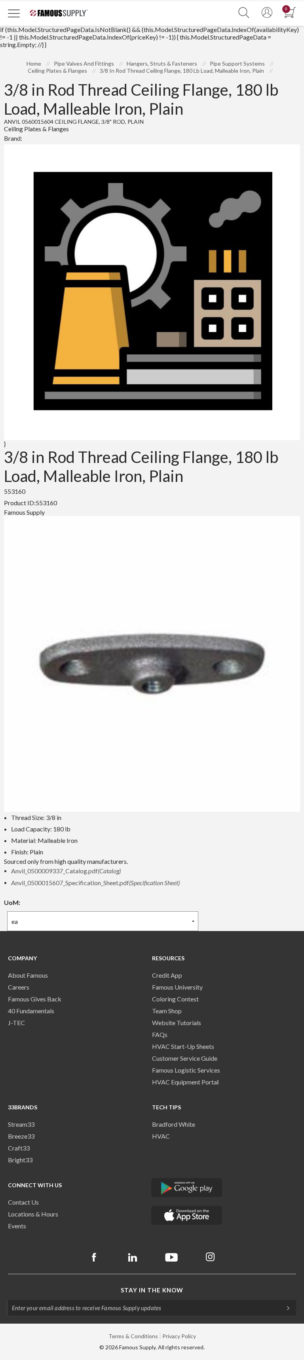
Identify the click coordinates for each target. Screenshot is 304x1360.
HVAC (161, 1136)
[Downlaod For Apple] (186, 1215)
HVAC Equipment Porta (184, 1082)
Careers (18, 987)
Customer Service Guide (184, 1058)
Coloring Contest (175, 999)
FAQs (159, 1034)
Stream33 (21, 1124)
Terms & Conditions (133, 1336)
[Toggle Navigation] (14, 13)
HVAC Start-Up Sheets (183, 1046)
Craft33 (19, 1148)
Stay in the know (152, 1290)
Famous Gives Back (34, 999)
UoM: (12, 902)
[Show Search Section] (243, 13)
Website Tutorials (176, 1022)
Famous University (177, 987)
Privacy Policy (179, 1336)
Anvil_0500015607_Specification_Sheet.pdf (95, 882)
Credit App (167, 975)
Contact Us (23, 1202)
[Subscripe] (284, 1308)
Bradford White (173, 1124)
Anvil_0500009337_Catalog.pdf (66, 871)
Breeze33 (21, 1136)
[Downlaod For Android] (186, 1188)
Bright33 (20, 1160)
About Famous (28, 975)
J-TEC (16, 1022)
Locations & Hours (33, 1214)
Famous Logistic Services (186, 1070)
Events (17, 1226)
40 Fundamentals (31, 1010)
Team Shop (167, 1010)
